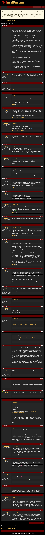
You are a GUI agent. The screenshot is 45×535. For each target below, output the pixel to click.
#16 (42, 239)
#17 (42, 268)
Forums (4, 6)
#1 (42, 25)
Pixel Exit (15, 533)
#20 (42, 306)
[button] (13, 7)
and (16, 187)
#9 (42, 156)
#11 (42, 178)
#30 (42, 458)
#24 (42, 368)
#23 (42, 345)
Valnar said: (15, 402)
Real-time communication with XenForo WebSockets (25, 533)
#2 (42, 72)
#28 (42, 425)
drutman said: (15, 95)
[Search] (43, 7)
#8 (42, 144)
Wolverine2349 (4, 23)
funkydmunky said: (16, 227)
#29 (42, 444)
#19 (42, 296)
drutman (13, 102)
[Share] (40, 25)
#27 (42, 399)
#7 (42, 134)
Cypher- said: (15, 428)
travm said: (15, 204)
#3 (42, 82)
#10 (42, 166)
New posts (10, 6)
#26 (42, 390)
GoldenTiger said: (16, 460)
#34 (42, 510)
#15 (42, 225)
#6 (42, 121)
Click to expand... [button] (27, 437)
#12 (42, 191)
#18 (42, 286)
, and (17, 89)
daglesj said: (15, 497)
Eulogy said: (15, 123)
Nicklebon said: (15, 308)
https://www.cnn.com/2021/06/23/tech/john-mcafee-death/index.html (25, 324)
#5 (42, 108)
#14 (42, 216)
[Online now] (2, 135)
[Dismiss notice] (42, 11)
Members (17, 6)
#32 (42, 485)
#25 (42, 378)
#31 (42, 472)
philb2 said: (15, 158)
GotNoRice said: (15, 270)
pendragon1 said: (16, 146)
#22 (42, 331)
